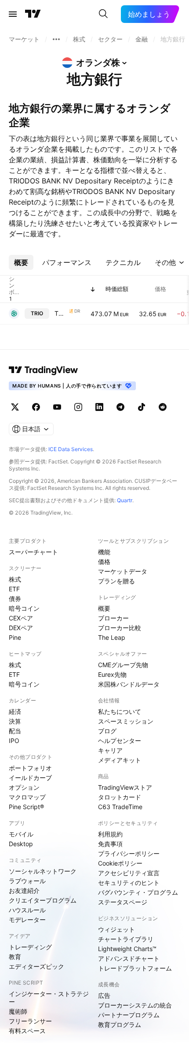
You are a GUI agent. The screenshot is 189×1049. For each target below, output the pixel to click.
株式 (15, 579)
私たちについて (119, 711)
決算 (15, 721)
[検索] (103, 14)
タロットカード (119, 797)
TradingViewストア (125, 787)
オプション (24, 787)
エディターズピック (36, 966)
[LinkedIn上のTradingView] (99, 407)
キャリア (110, 750)
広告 (104, 995)
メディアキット (119, 760)
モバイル (21, 834)
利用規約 (110, 834)
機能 (104, 552)
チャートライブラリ (125, 939)
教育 (15, 956)
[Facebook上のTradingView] (36, 407)
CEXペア (21, 618)
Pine (15, 637)
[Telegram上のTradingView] (120, 407)
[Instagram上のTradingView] (78, 407)
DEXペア (21, 627)
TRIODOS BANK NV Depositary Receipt (61, 313)
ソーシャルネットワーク (42, 871)
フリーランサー (30, 1021)
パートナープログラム (129, 1015)
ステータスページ (122, 902)
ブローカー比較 (119, 627)
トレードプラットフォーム (135, 968)
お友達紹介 (24, 890)
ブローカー (113, 618)
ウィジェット (116, 929)
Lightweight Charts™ (127, 948)
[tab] (21, 262)
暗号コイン (24, 608)
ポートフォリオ (30, 768)
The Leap (111, 637)
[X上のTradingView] (15, 407)
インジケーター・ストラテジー (49, 997)
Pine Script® (26, 806)
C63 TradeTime (120, 806)
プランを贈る (116, 581)
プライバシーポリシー (129, 853)
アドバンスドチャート (129, 958)
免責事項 (110, 843)
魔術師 (18, 1011)
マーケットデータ (122, 571)
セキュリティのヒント (129, 882)
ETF (14, 589)
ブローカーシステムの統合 (135, 1005)
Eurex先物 (112, 674)
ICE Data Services (70, 449)
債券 (15, 598)
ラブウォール (27, 881)
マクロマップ (27, 797)
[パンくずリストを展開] (56, 39)
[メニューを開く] (13, 14)
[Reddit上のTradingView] (162, 407)
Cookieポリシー (120, 863)
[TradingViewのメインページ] (33, 14)
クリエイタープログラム (42, 900)
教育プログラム (119, 1024)
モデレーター (27, 919)
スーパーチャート (33, 552)
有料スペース (27, 1030)
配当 (15, 731)
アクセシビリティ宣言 (129, 873)
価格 (104, 561)
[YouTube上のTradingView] (57, 407)
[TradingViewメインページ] (43, 370)
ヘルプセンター (119, 740)
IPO (14, 740)
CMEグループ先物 (123, 664)
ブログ (107, 731)
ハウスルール (27, 910)
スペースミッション (125, 721)
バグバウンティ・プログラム (138, 892)
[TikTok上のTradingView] (141, 407)
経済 (15, 711)
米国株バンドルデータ (129, 684)
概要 (104, 608)
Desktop (21, 843)
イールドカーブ (30, 777)
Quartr (124, 500)
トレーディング (30, 947)
